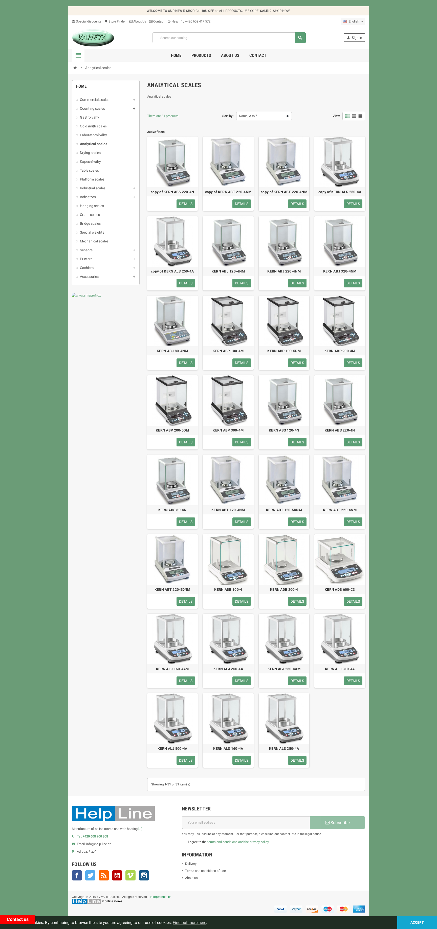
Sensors (86, 250)
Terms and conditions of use (205, 871)
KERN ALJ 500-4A (172, 748)
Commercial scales (94, 100)
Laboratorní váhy (93, 135)
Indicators (88, 197)
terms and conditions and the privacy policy (238, 842)
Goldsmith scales (93, 126)
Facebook (77, 875)
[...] (140, 829)
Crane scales (90, 215)
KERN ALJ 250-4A (228, 669)
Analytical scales (93, 144)
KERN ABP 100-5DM (283, 351)
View (336, 116)
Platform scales (92, 179)
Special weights (92, 232)
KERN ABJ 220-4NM (283, 271)
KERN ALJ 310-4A (340, 669)
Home (176, 55)
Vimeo (130, 875)
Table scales (89, 170)
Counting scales (92, 108)
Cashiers (87, 268)
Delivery (190, 864)
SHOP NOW (281, 11)
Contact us (18, 919)
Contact (158, 21)
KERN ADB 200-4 (284, 589)
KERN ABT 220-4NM (339, 510)
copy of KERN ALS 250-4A (339, 192)
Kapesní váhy (90, 162)
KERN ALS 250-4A (284, 748)
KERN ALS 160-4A (228, 748)
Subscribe (340, 822)
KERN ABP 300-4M (228, 430)
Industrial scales (92, 188)
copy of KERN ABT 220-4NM (228, 192)
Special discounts (86, 21)
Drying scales (90, 153)
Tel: (92, 836)
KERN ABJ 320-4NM (339, 271)
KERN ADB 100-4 (228, 589)
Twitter (90, 875)
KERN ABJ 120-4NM (228, 271)
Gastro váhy (89, 117)
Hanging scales (92, 206)
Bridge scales (90, 223)
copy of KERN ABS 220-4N (172, 192)
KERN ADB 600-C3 (340, 589)
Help (172, 21)
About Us (139, 21)
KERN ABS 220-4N (340, 430)
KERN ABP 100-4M (228, 351)
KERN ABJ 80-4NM (172, 351)
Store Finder (115, 21)
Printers (86, 259)
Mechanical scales (94, 241)
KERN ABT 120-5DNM (284, 510)
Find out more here (189, 922)
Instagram (144, 875)
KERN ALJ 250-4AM (284, 669)
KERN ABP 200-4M (339, 351)
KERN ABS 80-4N (172, 510)
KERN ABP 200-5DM (172, 430)
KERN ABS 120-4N (284, 430)
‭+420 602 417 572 (195, 21)
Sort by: (228, 116)
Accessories (89, 277)
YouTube (117, 875)
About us (230, 55)
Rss (104, 875)
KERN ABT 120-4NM (228, 510)
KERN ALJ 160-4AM (172, 669)
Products (201, 55)
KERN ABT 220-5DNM (172, 589)
